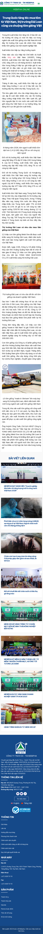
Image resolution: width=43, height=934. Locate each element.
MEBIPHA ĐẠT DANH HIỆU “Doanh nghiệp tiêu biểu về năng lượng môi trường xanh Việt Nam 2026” (20, 488)
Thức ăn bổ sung (6, 913)
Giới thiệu (4, 824)
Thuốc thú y (5, 897)
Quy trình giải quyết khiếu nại (10, 852)
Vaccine (3, 905)
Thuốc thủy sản (6, 901)
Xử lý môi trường (6, 917)
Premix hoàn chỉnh (7, 909)
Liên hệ (3, 828)
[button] (38, 3)
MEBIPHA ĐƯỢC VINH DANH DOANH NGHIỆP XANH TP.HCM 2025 (18, 695)
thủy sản (12, 57)
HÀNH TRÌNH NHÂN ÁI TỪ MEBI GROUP (20, 727)
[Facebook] (17, 793)
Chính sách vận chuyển (8, 840)
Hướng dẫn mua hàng (8, 832)
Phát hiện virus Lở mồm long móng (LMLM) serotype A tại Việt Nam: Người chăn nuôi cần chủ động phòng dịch (21, 523)
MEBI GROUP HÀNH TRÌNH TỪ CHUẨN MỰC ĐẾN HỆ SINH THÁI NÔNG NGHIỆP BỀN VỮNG (19, 626)
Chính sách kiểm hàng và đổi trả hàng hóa (14, 844)
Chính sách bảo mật (7, 848)
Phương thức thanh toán (9, 836)
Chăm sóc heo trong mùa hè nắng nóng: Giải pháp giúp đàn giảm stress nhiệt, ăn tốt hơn (20, 558)
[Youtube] (21, 793)
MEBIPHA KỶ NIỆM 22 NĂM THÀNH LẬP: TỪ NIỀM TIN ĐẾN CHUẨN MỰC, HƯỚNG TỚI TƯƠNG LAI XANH (21, 661)
